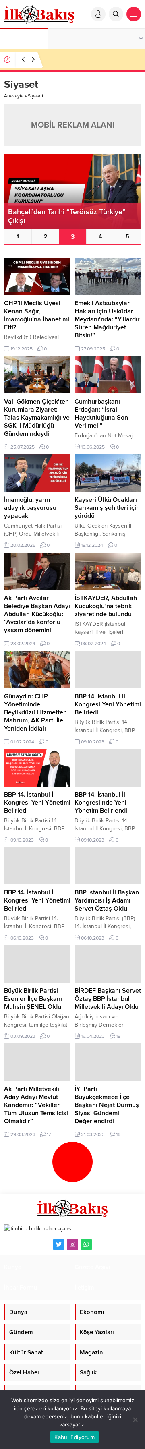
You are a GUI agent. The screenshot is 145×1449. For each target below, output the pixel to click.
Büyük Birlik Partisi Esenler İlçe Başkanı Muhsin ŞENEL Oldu (33, 999)
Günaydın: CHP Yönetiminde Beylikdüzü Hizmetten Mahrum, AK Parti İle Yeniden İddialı (35, 712)
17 (49, 1134)
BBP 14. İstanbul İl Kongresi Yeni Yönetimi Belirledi (108, 704)
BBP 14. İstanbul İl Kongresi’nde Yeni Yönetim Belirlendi (101, 803)
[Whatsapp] (86, 1244)
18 (118, 1036)
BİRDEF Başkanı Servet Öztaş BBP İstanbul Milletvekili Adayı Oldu (108, 999)
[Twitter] (58, 1244)
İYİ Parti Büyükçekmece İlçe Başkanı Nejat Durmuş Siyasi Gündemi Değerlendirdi (107, 1105)
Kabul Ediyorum (74, 1437)
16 (118, 1134)
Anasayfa (13, 96)
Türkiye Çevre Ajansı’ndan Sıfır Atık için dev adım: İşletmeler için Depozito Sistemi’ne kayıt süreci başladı (92, 66)
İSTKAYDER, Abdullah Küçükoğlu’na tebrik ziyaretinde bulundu (106, 606)
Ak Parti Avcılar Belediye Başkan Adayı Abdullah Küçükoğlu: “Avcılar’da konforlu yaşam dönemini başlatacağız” (37, 618)
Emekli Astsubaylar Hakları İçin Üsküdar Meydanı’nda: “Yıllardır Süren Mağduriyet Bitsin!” (107, 319)
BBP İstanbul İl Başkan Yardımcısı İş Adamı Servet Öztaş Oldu (107, 900)
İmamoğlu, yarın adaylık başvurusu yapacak (30, 508)
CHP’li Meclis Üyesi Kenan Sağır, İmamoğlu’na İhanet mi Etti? (36, 315)
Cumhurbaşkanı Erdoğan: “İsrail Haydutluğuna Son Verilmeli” (101, 413)
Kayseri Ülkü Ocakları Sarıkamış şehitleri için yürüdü (107, 508)
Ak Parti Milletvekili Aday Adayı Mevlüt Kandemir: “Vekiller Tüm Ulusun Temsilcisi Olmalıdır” (36, 1105)
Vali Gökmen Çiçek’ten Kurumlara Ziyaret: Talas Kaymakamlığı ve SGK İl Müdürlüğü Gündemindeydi (37, 417)
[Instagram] (72, 1244)
